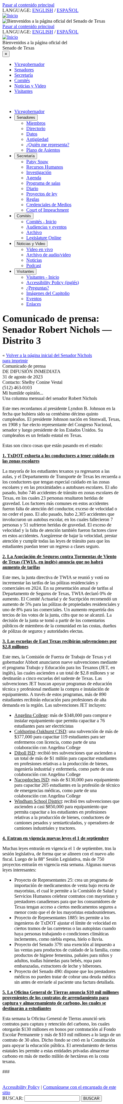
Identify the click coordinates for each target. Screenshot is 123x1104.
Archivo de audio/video (48, 254)
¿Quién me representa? (47, 144)
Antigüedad (37, 139)
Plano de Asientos (43, 150)
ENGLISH (42, 10)
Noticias (34, 260)
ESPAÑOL (68, 10)
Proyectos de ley (41, 193)
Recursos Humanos (44, 167)
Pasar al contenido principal (28, 4)
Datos (31, 133)
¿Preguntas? (37, 287)
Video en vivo (39, 249)
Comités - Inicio (41, 221)
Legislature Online (43, 237)
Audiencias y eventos (46, 227)
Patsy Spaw (37, 161)
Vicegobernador (29, 64)
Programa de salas (43, 183)
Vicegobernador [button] (29, 111)
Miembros (35, 123)
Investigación (38, 172)
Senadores (24, 69)
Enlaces (33, 304)
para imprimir (15, 360)
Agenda (33, 177)
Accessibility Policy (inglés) (52, 282)
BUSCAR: (12, 1098)
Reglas (32, 199)
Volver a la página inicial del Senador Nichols (49, 355)
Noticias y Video (30, 85)
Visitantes (23, 91)
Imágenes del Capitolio (48, 293)
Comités (22, 80)
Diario (32, 188)
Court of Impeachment (47, 210)
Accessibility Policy (21, 1087)
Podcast (33, 265)
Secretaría (23, 75)
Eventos (33, 298)
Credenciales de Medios (48, 204)
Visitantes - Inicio (42, 277)
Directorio (35, 128)
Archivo (34, 232)
